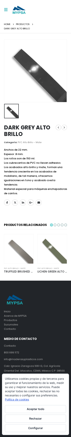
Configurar (35, 428)
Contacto (10, 329)
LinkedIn (23, 202)
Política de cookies (17, 399)
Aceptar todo (35, 409)
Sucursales (11, 324)
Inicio (7, 311)
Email (39, 202)
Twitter (15, 202)
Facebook (7, 202)
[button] (51, 225)
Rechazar (35, 418)
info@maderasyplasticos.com (23, 359)
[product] (18, 249)
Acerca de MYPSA (15, 316)
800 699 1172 (11, 352)
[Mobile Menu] (7, 9)
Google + (31, 202)
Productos (10, 320)
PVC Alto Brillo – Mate (29, 142)
